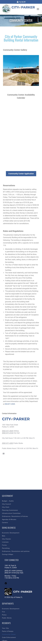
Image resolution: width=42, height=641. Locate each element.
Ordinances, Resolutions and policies (16, 551)
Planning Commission (10, 510)
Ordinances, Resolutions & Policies (15, 516)
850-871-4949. (10, 404)
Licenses (5, 542)
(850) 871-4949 (7, 431)
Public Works (7, 618)
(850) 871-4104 (7, 433)
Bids (3, 536)
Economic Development (10, 533)
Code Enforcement (9, 637)
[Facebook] (6, 584)
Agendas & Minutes (9, 519)
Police (4, 615)
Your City (5, 628)
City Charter (6, 539)
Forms (4, 545)
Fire (3, 612)
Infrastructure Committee (11, 513)
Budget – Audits (8, 501)
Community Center (9, 634)
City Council (6, 504)
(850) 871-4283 (7, 443)
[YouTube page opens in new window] (3, 453)
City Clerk (5, 507)
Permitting (6, 548)
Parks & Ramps (7, 631)
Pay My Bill (22, 2)
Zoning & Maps (7, 554)
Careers (5, 522)
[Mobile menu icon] (38, 9)
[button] (4, 70)
